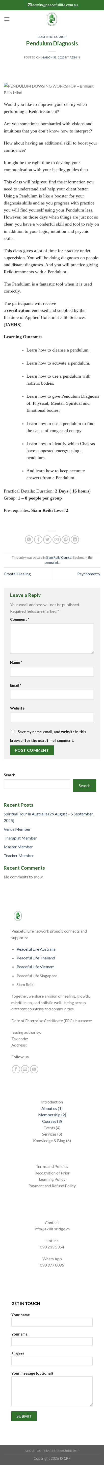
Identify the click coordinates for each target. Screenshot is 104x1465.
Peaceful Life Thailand (36, 957)
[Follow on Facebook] (16, 1069)
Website (17, 708)
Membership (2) (52, 1114)
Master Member (18, 846)
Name (16, 662)
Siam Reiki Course (52, 36)
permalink (51, 563)
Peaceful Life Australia (36, 949)
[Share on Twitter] (47, 539)
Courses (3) (52, 1121)
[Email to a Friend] (57, 539)
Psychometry (88, 573)
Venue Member (17, 829)
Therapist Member (20, 837)
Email (15, 685)
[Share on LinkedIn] (75, 539)
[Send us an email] (25, 1069)
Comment (19, 619)
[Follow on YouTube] (34, 1069)
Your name (20, 1315)
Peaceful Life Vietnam (36, 966)
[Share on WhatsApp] (29, 539)
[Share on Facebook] (38, 539)
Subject (17, 1354)
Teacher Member (19, 855)
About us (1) (52, 1108)
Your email (20, 1334)
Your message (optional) (32, 1373)
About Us (33, 1450)
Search (9, 775)
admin (75, 57)
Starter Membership (61, 1450)
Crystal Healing (17, 573)
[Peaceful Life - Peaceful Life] (52, 19)
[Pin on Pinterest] (66, 539)
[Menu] (7, 19)
